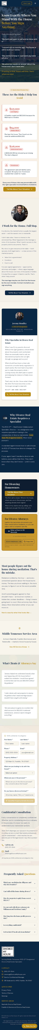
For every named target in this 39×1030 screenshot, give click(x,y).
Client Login (26, 3)
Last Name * (24, 740)
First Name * (8, 740)
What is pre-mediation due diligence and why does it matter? (17, 883)
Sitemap (4, 996)
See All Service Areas (18, 647)
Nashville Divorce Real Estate (11, 1004)
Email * (22, 748)
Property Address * (11, 757)
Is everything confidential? (12, 925)
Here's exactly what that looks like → (17, 613)
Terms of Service (7, 993)
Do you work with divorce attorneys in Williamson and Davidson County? (16, 908)
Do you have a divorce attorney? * (16, 791)
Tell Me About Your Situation (18, 189)
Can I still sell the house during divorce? (17, 891)
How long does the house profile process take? (17, 917)
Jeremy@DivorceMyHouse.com (15, 853)
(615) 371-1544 (10, 847)
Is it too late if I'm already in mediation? (16, 932)
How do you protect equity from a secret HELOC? (17, 899)
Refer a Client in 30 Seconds (18, 531)
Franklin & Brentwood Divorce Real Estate (16, 1007)
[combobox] (19, 773)
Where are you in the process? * (15, 778)
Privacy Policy (6, 990)
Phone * (7, 748)
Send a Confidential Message (14, 977)
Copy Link (29, 541)
